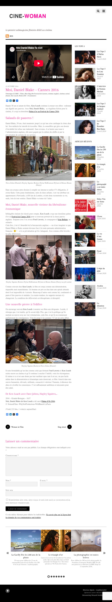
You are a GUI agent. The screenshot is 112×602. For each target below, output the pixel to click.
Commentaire (12, 455)
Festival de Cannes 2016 (21, 216)
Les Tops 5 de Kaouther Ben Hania (101, 125)
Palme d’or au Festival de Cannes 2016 (44, 111)
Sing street (64, 426)
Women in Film (15, 426)
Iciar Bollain (63, 219)
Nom (8, 480)
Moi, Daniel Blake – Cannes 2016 (32, 90)
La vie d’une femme (99, 236)
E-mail (43, 480)
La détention (100, 304)
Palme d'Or (22, 96)
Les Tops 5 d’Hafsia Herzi (101, 54)
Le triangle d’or (101, 165)
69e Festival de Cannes (39, 94)
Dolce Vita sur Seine (101, 200)
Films (22, 94)
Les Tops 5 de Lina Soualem (101, 71)
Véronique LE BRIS (12, 94)
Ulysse (99, 216)
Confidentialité (101, 590)
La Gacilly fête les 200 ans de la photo (101, 151)
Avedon (100, 285)
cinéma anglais (53, 94)
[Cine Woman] (27, 23)
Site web (9, 490)
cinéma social (64, 94)
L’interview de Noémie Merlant (101, 89)
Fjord (99, 251)
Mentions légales (89, 590)
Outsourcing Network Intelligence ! (94, 595)
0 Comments (32, 96)
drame (8, 96)
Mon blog (28, 94)
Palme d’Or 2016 (48, 401)
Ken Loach (14, 96)
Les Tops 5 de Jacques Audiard (101, 106)
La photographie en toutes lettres (101, 185)
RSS (11, 36)
